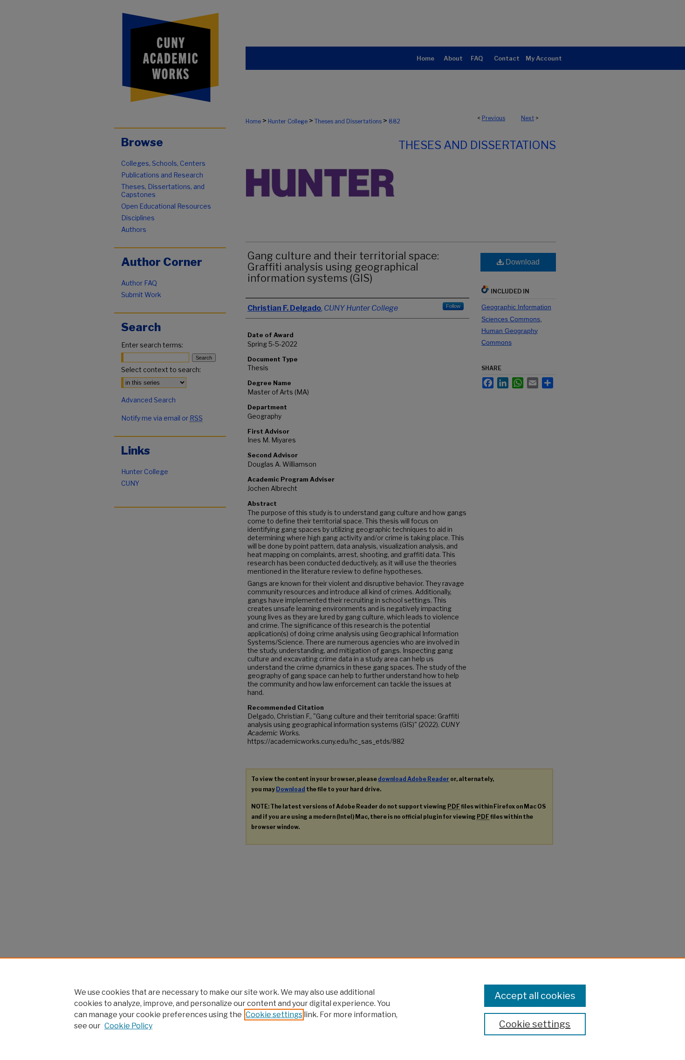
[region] (342, 1009)
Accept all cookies (534, 995)
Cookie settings (274, 1014)
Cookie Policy (128, 1025)
